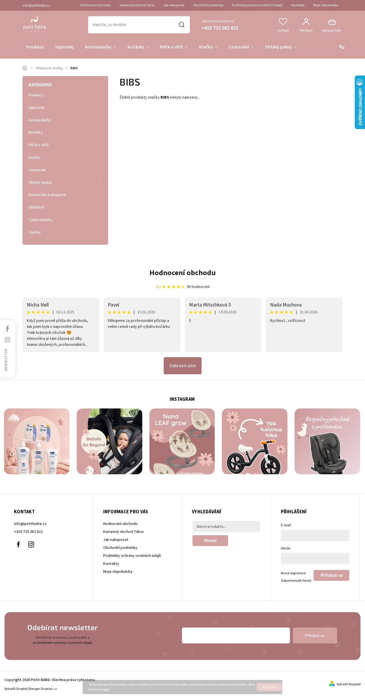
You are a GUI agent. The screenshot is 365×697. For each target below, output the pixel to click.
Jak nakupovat (173, 5)
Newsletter (6, 359)
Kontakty (298, 5)
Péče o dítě (39, 145)
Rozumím (269, 687)
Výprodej (36, 108)
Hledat (182, 25)
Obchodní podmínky (208, 5)
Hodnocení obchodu (95, 5)
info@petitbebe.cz (30, 524)
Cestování (37, 170)
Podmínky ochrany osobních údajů (257, 5)
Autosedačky (40, 120)
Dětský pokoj (40, 182)
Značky (35, 232)
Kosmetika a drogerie (47, 195)
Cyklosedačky (40, 220)
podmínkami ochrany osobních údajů (62, 642)
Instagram (31, 544)
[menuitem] (35, 47)
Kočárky (36, 132)
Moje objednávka (325, 5)
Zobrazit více (182, 366)
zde (106, 689)
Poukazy (36, 95)
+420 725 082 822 (28, 532)
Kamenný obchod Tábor (137, 5)
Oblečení (36, 207)
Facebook (18, 544)
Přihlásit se (332, 575)
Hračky (34, 157)
